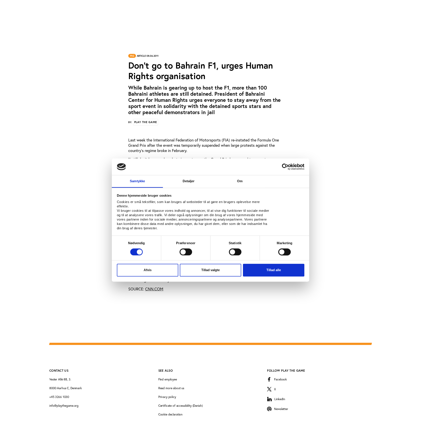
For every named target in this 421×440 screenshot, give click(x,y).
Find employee (167, 379)
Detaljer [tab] (189, 181)
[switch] (186, 251)
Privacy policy (167, 397)
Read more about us (171, 388)
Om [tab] (240, 181)
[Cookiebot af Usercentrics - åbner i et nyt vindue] (285, 166)
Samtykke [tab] (137, 181)
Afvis (148, 270)
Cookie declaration (170, 414)
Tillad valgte (210, 270)
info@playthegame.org (63, 405)
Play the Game (145, 122)
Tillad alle (273, 270)
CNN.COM (154, 289)
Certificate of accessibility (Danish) (180, 405)
